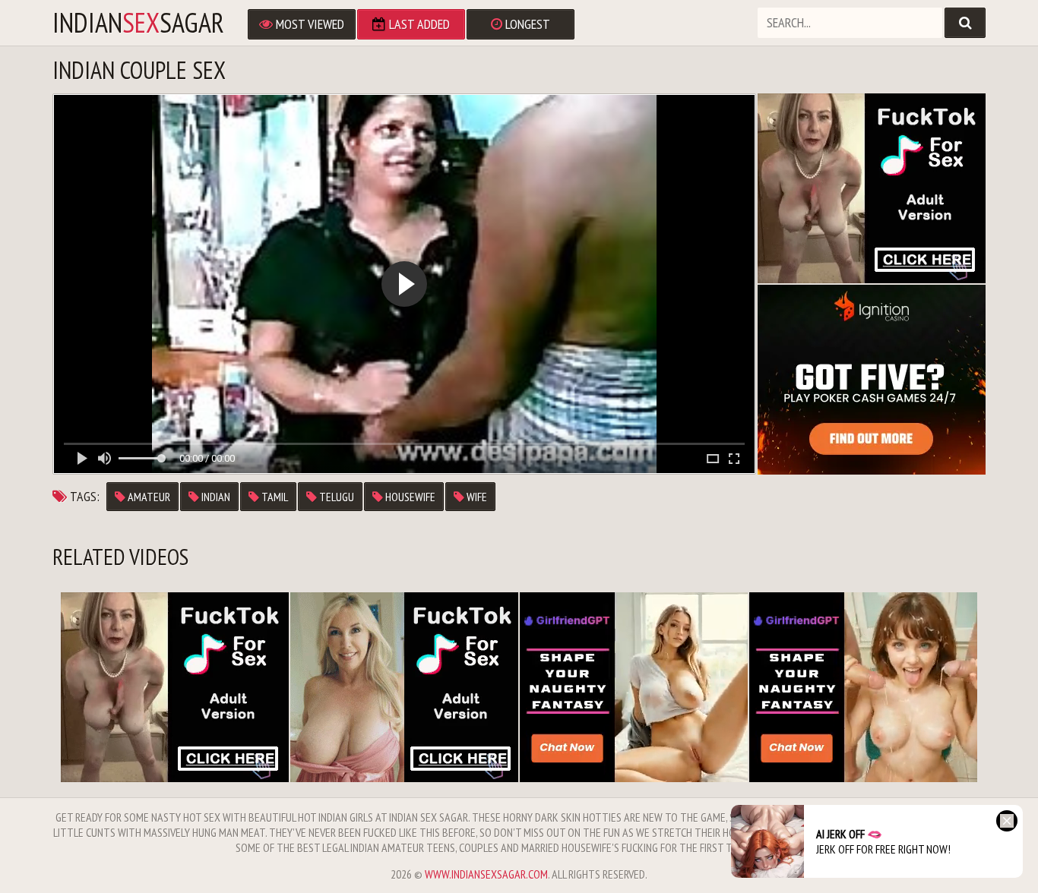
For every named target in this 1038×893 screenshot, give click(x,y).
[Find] (965, 23)
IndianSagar (138, 23)
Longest (526, 24)
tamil (273, 496)
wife (475, 496)
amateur (147, 496)
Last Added (418, 24)
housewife (409, 496)
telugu (335, 496)
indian (214, 496)
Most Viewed (308, 24)
